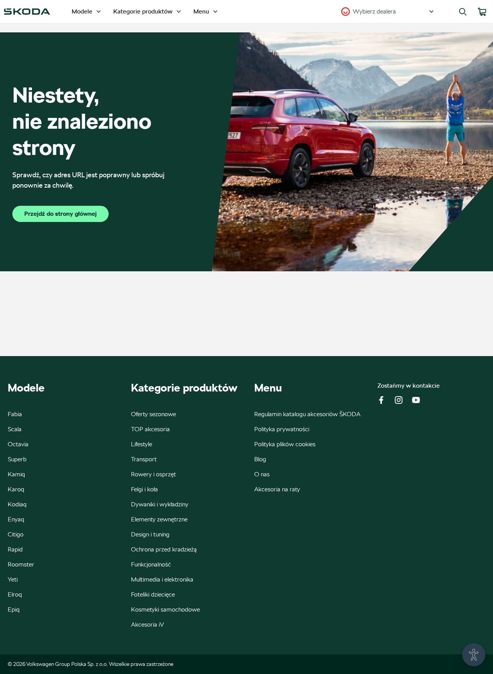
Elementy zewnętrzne (159, 519)
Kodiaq (17, 504)
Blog (260, 459)
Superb (17, 459)
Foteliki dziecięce (153, 594)
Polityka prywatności (281, 429)
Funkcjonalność (151, 564)
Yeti (13, 579)
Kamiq (16, 474)
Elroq (15, 594)
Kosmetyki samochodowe (165, 609)
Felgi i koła (144, 489)
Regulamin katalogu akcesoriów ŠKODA (307, 414)
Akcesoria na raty (277, 489)
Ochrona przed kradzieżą (164, 549)
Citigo (15, 534)
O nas (262, 474)
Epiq (14, 609)
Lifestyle (141, 444)
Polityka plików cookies (284, 444)
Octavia (18, 444)
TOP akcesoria (150, 429)
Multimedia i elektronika (162, 579)
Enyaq (16, 519)
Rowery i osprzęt (153, 474)
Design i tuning (150, 534)
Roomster (21, 564)
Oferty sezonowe (153, 414)
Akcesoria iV (147, 624)
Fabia (15, 414)
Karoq (16, 489)
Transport (144, 459)
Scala (15, 429)
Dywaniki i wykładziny (159, 504)
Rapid (15, 549)
